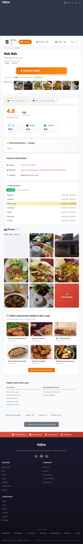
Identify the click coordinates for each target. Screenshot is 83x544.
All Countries (6, 467)
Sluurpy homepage (49, 395)
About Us (46, 467)
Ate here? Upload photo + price (19, 101)
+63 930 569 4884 (28, 165)
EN (65, 3)
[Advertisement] (41, 20)
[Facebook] (36, 456)
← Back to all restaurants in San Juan (41, 424)
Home (5, 48)
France (4, 475)
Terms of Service (48, 478)
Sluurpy (4, 490)
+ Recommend (38, 77)
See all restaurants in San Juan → (41, 370)
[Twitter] (47, 456)
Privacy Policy (47, 475)
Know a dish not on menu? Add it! (45, 101)
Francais (5, 512)
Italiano (4, 501)
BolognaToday (55, 533)
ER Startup (67, 533)
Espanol (4, 509)
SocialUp (78, 533)
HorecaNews (31, 533)
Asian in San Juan (12, 398)
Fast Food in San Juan (13, 395)
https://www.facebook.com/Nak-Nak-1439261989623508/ (43, 170)
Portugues (5, 520)
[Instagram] (41, 456)
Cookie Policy (47, 482)
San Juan (11, 48)
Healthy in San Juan (12, 404)
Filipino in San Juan (12, 392)
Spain (4, 478)
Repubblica (5, 533)
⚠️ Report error (42, 415)
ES (69, 3)
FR (73, 3)
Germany (5, 482)
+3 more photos (66, 295)
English (4, 505)
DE (76, 3)
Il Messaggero (18, 533)
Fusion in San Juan (12, 401)
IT (61, 3)
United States (6, 486)
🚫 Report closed (56, 415)
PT (80, 3)
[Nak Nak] (8, 85)
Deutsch (4, 516)
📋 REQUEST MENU (30, 71)
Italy (3, 471)
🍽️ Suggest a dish (28, 415)
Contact (45, 471)
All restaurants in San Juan (51, 392)
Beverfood (43, 533)
